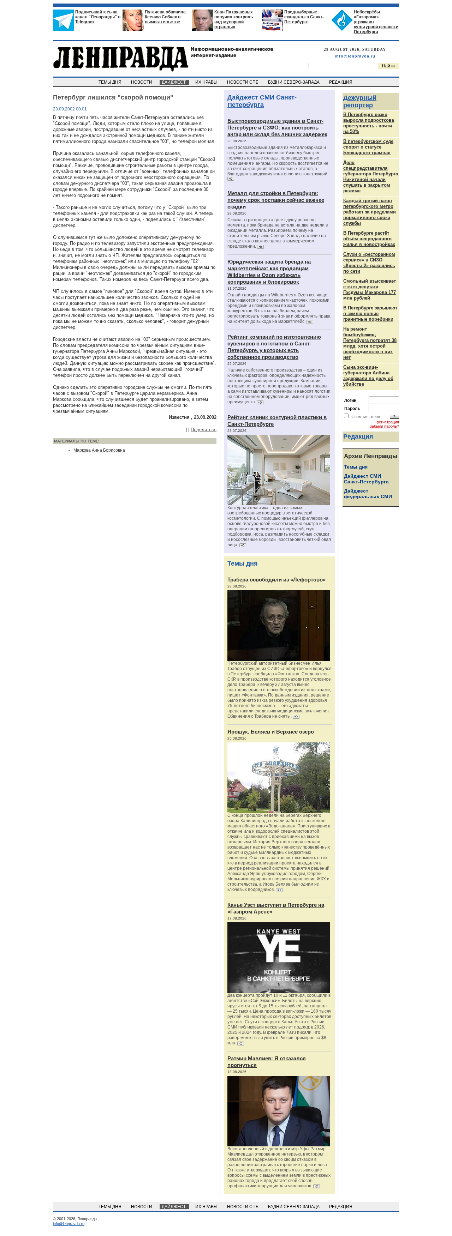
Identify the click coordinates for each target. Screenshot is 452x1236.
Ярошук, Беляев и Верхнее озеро (270, 732)
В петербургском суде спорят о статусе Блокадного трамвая (368, 147)
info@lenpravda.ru (355, 56)
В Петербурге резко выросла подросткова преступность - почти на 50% (368, 123)
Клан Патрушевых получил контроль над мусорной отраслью (233, 19)
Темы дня (242, 563)
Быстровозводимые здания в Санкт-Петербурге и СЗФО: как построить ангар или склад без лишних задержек (277, 127)
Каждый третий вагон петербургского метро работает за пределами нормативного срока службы (369, 212)
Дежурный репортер (359, 101)
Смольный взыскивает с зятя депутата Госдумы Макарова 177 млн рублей (369, 289)
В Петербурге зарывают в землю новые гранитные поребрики (370, 313)
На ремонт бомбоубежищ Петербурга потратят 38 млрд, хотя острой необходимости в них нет (370, 343)
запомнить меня (365, 417)
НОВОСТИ (142, 82)
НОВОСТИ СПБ (243, 82)
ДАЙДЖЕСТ (174, 82)
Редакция (358, 436)
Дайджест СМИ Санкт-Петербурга (262, 101)
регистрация (388, 422)
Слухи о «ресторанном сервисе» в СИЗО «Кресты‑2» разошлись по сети (369, 263)
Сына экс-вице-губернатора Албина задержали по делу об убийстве (368, 375)
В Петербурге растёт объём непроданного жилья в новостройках (369, 238)
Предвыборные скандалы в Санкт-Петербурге (304, 17)
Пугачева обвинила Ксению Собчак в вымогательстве (165, 17)
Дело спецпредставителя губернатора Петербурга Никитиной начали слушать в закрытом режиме (370, 176)
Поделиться (203, 429)
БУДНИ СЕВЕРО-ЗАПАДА (294, 82)
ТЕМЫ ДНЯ (110, 82)
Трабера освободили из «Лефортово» (276, 580)
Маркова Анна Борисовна (99, 450)
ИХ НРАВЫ (207, 82)
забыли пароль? (384, 426)
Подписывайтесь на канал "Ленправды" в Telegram (97, 17)
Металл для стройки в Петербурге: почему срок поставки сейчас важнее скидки (275, 200)
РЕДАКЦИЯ (341, 82)
